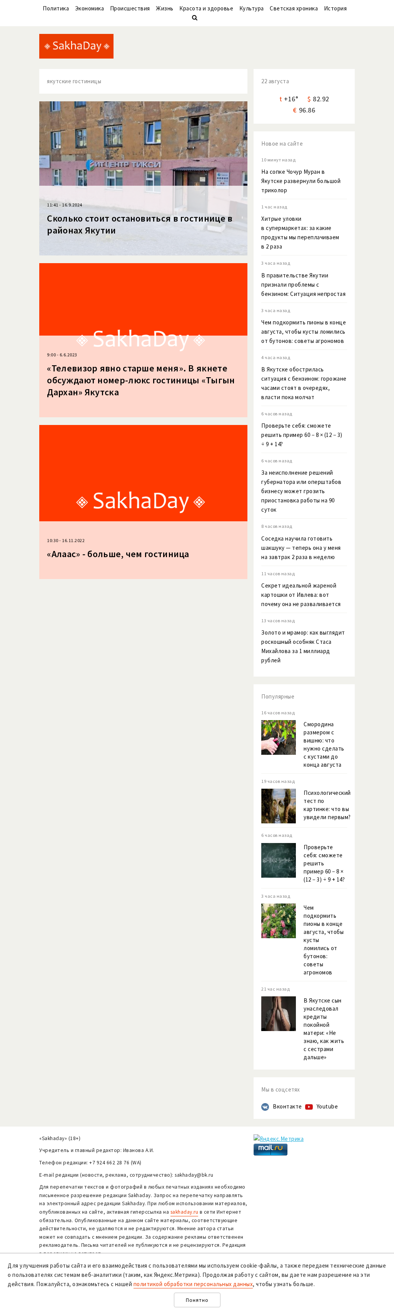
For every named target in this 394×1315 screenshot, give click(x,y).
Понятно (197, 1300)
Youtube (327, 1106)
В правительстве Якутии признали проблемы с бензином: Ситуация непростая (303, 284)
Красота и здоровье (206, 8)
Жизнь (165, 8)
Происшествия (130, 8)
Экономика (89, 8)
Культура (251, 8)
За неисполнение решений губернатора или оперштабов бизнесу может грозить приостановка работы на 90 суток (301, 491)
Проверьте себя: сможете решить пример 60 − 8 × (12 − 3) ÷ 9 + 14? (301, 435)
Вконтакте (287, 1106)
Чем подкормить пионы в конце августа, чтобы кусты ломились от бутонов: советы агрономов (303, 331)
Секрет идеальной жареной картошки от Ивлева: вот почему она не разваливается (301, 595)
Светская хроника (294, 8)
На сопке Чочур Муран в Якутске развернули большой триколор (301, 181)
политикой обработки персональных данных (193, 1284)
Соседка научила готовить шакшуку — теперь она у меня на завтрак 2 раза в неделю (301, 548)
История (335, 8)
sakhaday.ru (184, 1212)
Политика (56, 8)
